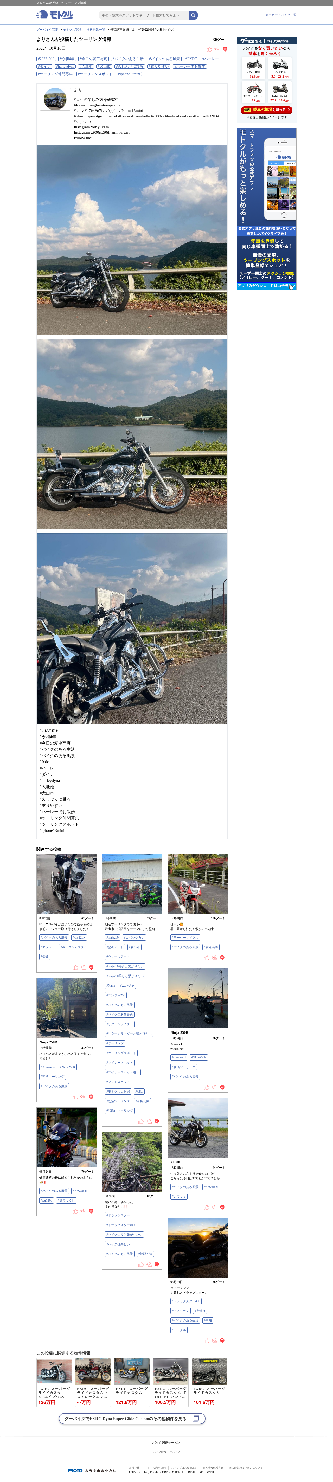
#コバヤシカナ (134, 937)
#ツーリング (115, 1043)
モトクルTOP (72, 29)
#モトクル (179, 1330)
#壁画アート (115, 947)
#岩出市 (134, 947)
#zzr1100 (46, 1200)
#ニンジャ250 (115, 995)
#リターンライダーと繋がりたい (129, 1034)
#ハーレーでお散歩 (189, 66)
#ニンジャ (127, 985)
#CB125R (79, 937)
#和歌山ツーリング (119, 1111)
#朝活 (139, 1091)
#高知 (208, 1320)
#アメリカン (180, 1311)
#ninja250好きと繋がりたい (125, 966)
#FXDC (191, 59)
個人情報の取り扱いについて (246, 1467)
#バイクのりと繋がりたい (124, 1234)
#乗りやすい (159, 66)
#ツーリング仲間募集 (55, 74)
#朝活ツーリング (118, 1101)
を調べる (265, 109)
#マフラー (48, 947)
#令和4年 (67, 59)
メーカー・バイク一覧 (281, 15)
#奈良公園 (142, 1101)
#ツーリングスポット (95, 74)
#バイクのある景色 (119, 1014)
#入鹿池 (86, 66)
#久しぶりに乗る (129, 66)
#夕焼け (200, 1311)
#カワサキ (179, 1196)
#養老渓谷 (211, 947)
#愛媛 (45, 957)
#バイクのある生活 (128, 59)
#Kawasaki (179, 1057)
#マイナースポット (119, 1062)
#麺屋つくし (66, 1200)
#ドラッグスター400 (120, 1225)
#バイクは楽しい (118, 1244)
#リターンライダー (119, 1024)
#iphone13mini (129, 74)
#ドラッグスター (118, 1215)
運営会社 (134, 1467)
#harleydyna (65, 66)
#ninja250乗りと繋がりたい (125, 976)
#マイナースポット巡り (122, 1072)
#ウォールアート (118, 957)
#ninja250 (112, 937)
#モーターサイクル (185, 937)
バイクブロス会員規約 (184, 1467)
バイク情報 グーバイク (166, 1451)
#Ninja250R (198, 1057)
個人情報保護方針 (213, 1467)
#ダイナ (44, 66)
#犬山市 (104, 66)
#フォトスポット (118, 1082)
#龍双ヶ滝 (145, 1254)
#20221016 (46, 59)
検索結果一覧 (95, 29)
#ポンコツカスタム (73, 947)
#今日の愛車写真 (93, 59)
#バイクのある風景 (164, 59)
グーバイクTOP (47, 29)
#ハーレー (210, 59)
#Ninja (110, 985)
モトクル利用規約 (155, 1467)
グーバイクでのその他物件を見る (126, 1418)
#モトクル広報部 (118, 1091)
